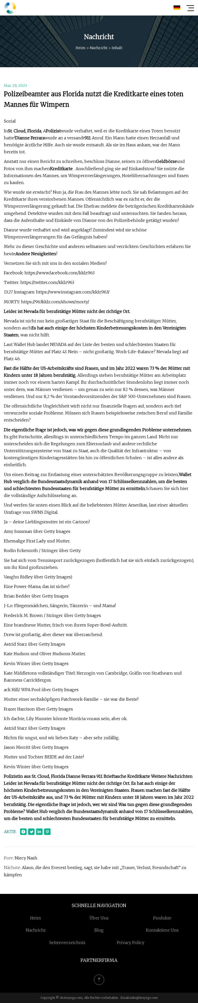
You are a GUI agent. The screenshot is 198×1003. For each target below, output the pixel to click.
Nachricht (99, 48)
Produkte (162, 918)
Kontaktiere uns (162, 930)
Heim (81, 48)
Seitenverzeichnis (67, 942)
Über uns (99, 918)
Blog (99, 930)
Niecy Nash (26, 858)
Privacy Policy (130, 942)
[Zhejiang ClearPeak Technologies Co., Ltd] (10, 8)
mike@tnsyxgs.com (143, 998)
